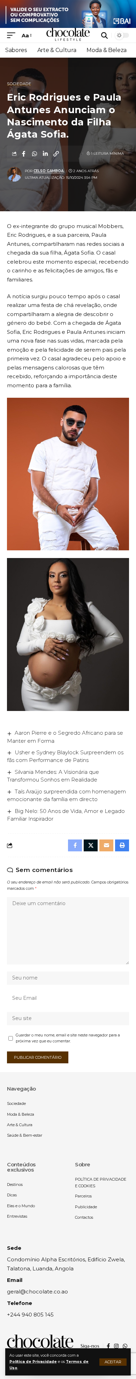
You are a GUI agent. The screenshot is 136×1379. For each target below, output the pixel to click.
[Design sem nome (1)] (68, 13)
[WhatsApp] (125, 1346)
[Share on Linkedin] (45, 153)
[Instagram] (116, 1346)
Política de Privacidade (33, 1361)
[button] (113, 1362)
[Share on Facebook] (24, 153)
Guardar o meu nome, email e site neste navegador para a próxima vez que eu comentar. (68, 1038)
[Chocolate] (68, 35)
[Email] (106, 845)
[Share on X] (91, 845)
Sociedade (19, 84)
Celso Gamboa (48, 171)
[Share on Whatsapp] (34, 153)
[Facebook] (108, 1346)
